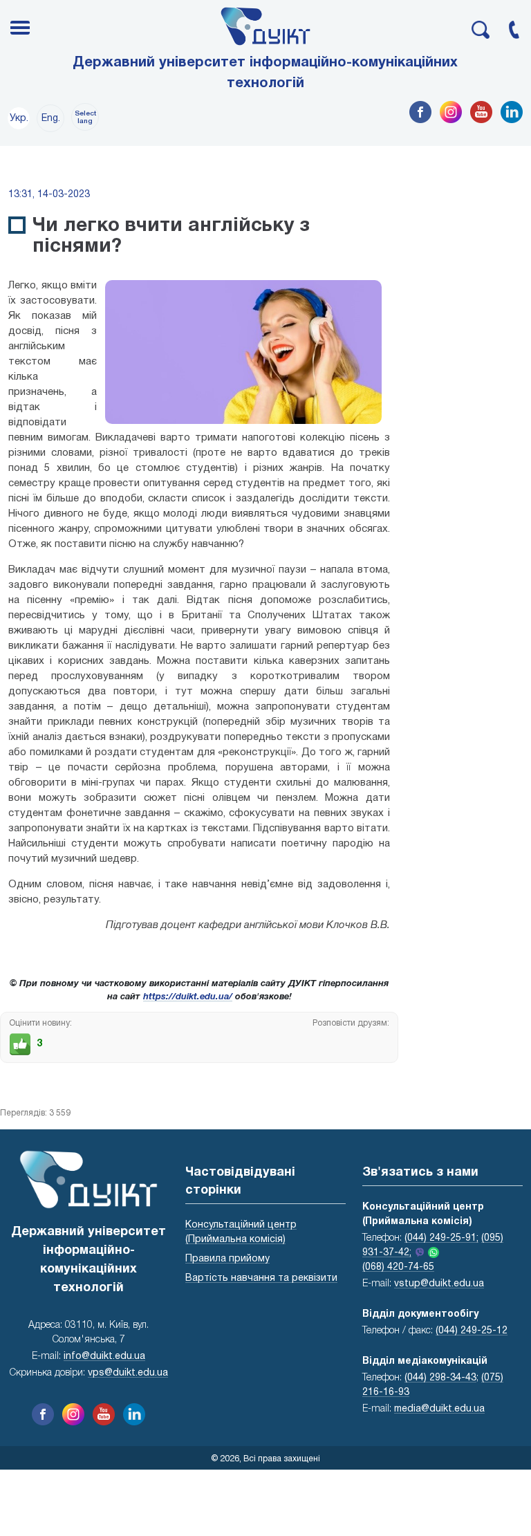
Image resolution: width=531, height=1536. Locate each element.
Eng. (50, 118)
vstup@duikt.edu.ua (439, 1283)
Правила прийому (227, 1259)
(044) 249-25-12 (471, 1330)
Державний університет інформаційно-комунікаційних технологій (265, 73)
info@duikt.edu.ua (104, 1356)
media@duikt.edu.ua (439, 1409)
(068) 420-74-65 (398, 1267)
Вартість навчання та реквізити (261, 1278)
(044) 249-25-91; (441, 1238)
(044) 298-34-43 (440, 1377)
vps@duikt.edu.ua (128, 1373)
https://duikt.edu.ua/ (187, 997)
